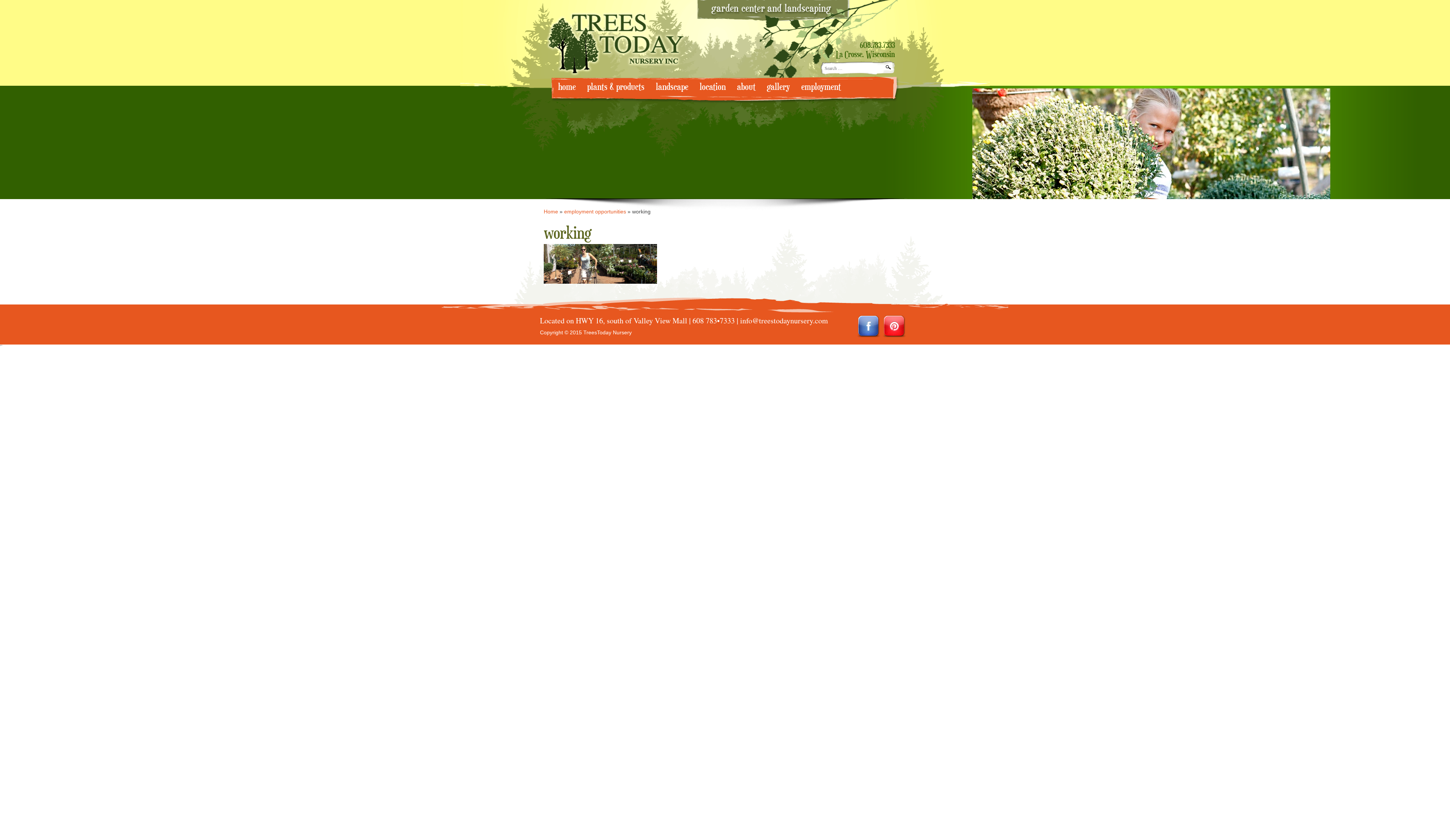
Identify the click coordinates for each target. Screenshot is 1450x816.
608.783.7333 (877, 45)
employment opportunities (595, 212)
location (713, 87)
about (746, 87)
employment (821, 87)
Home (551, 212)
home (567, 87)
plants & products (616, 87)
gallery (778, 87)
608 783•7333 (714, 320)
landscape (672, 87)
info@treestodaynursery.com (784, 320)
